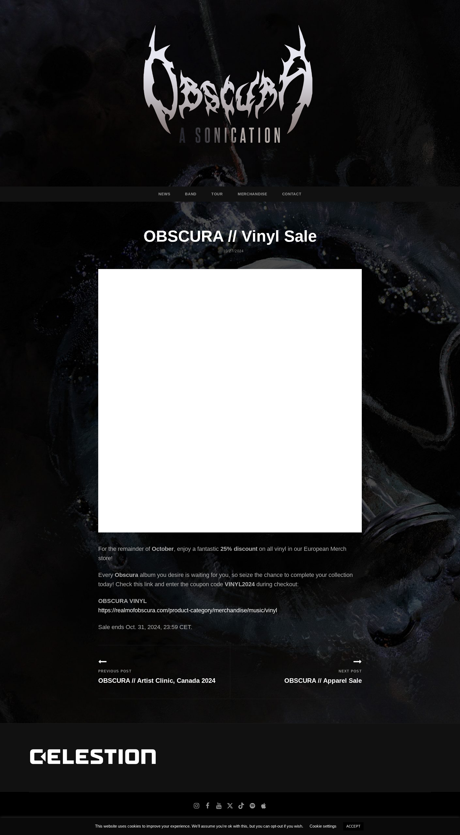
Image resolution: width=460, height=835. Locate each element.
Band (190, 194)
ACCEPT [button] (353, 826)
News (164, 194)
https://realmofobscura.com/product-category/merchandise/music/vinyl (187, 610)
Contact (292, 194)
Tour (217, 194)
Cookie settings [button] (323, 826)
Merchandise (252, 194)
